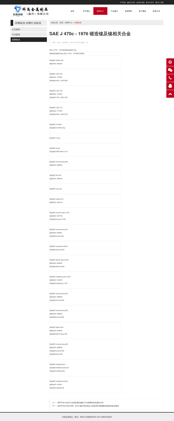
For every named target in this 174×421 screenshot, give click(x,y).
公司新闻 (16, 29)
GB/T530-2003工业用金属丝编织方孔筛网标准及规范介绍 (80, 402)
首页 (72, 11)
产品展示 (114, 11)
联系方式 (156, 11)
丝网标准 (16, 39)
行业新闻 (16, 34)
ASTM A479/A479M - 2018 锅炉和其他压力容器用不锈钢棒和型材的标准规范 (88, 406)
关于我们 (86, 11)
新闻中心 (100, 11)
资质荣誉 (128, 11)
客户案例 (142, 11)
